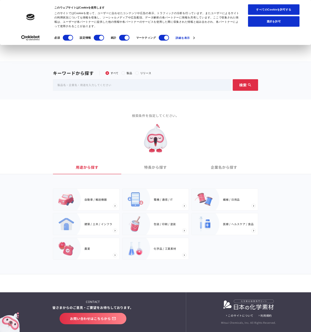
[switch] (99, 38)
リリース (145, 73)
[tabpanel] (155, 224)
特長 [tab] (155, 167)
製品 (129, 73)
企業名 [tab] (224, 167)
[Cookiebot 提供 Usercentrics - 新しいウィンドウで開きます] (30, 38)
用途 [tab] (87, 167)
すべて (115, 73)
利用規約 (266, 315)
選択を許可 (274, 21)
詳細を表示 (183, 37)
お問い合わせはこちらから (90, 318)
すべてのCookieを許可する (273, 9)
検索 (245, 85)
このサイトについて (240, 315)
